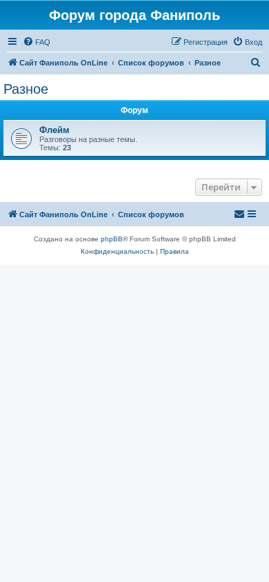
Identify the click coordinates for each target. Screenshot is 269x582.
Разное (25, 89)
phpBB (112, 239)
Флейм (54, 130)
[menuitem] (36, 42)
